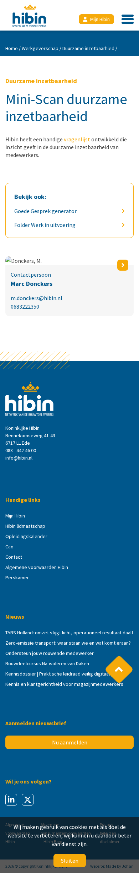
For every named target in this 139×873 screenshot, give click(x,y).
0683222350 (25, 306)
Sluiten (69, 860)
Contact (13, 557)
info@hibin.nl (18, 458)
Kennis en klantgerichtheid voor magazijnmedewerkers (64, 684)
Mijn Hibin (100, 19)
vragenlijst (77, 139)
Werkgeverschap (40, 48)
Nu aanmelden (69, 742)
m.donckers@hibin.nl (36, 298)
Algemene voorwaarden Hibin (36, 567)
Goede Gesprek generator (45, 211)
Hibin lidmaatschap (25, 526)
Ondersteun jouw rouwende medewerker (49, 653)
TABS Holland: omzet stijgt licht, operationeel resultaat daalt (69, 632)
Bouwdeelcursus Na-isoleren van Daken (47, 663)
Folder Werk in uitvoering (45, 224)
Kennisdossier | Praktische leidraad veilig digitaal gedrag (66, 674)
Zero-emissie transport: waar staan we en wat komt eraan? (68, 643)
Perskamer (17, 577)
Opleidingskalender (26, 536)
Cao (9, 546)
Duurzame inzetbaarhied (88, 48)
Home (11, 48)
